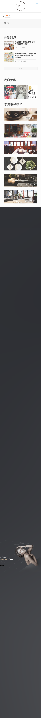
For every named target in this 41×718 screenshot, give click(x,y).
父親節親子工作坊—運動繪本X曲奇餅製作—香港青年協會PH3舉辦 (25, 56)
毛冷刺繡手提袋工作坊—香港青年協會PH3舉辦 (25, 43)
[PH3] (20, 6)
